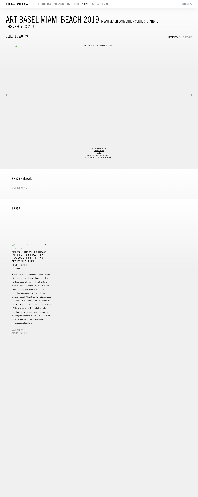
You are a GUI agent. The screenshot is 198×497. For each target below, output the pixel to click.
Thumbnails (187, 37)
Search (105, 4)
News (69, 4)
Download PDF (18, 330)
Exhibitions (46, 4)
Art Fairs (85, 4)
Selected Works (174, 37)
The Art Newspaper (20, 333)
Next (191, 95)
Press (76, 4)
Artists (36, 4)
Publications (59, 4)
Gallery (95, 4)
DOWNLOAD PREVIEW (19, 188)
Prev (7, 95)
